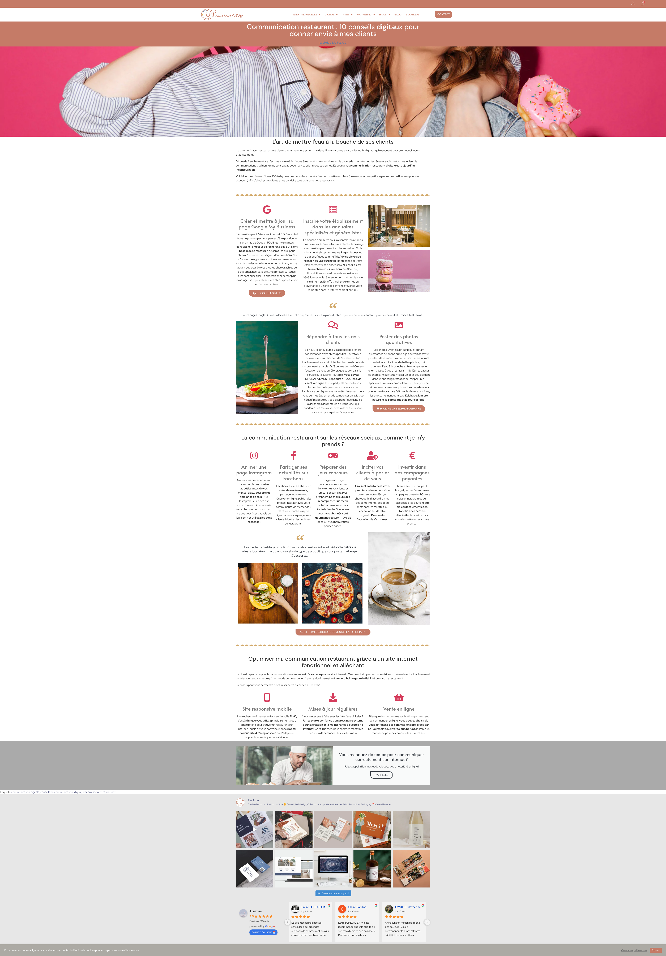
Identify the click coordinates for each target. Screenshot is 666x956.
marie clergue (401, 907)
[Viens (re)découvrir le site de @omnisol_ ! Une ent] (294, 868)
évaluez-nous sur (261, 932)
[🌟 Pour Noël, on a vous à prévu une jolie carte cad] (294, 829)
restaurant (109, 792)
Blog (398, 14)
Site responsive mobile (267, 708)
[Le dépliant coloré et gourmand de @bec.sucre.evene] (411, 868)
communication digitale (25, 792)
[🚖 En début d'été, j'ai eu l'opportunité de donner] (333, 868)
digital (77, 792)
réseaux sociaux (92, 792)
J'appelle (381, 775)
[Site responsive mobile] (267, 697)
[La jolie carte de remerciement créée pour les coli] (372, 829)
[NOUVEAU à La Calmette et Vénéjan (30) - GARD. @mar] (333, 829)
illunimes (255, 911)
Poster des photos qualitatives (398, 339)
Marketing (364, 14)
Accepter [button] (656, 950)
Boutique (412, 14)
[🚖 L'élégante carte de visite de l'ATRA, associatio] (254, 868)
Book (383, 14)
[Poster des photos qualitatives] (399, 325)
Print (345, 14)
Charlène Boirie (308, 907)
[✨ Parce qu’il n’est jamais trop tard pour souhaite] (254, 829)
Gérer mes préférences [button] (634, 950)
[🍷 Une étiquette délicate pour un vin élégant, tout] (411, 829)
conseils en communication (56, 792)
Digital (329, 14)
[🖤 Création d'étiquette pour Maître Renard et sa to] (372, 868)
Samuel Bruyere (355, 907)
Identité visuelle (305, 14)
